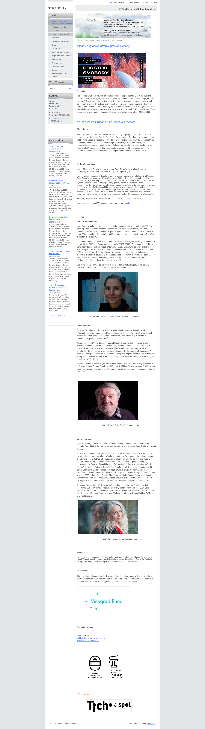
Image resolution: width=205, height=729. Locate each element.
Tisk (155, 3)
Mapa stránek (135, 3)
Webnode (151, 724)
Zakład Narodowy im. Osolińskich (91, 638)
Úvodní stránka (82, 40)
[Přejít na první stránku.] (51, 315)
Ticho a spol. (84, 694)
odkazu (129, 203)
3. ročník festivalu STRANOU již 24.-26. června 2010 (58, 287)
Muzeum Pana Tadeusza (88, 641)
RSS (146, 3)
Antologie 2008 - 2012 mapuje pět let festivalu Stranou (59, 182)
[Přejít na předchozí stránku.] (53, 315)
